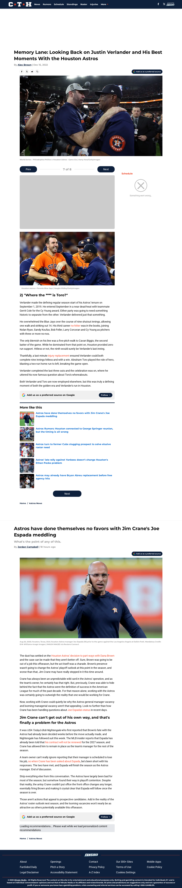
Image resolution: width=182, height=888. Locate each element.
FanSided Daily (28, 867)
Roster (83, 4)
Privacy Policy (97, 867)
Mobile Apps (154, 861)
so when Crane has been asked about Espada (54, 761)
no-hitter (76, 325)
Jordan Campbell (28, 547)
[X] (164, 4)
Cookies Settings (125, 872)
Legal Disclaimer (29, 872)
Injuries (94, 4)
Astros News (35, 503)
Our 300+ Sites (124, 861)
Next (106, 169)
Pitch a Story (57, 867)
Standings (72, 4)
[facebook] (158, 4)
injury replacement (58, 355)
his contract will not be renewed (63, 742)
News (37, 4)
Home (23, 503)
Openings (55, 861)
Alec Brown (25, 64)
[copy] (37, 72)
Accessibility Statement (63, 872)
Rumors (47, 4)
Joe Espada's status (79, 709)
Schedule (59, 4)
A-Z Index (94, 872)
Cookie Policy (154, 867)
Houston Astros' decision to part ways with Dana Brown (82, 655)
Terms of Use (123, 867)
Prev (28, 169)
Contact (93, 861)
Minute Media (20, 880)
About (23, 861)
